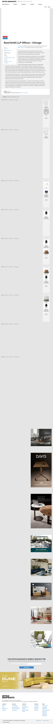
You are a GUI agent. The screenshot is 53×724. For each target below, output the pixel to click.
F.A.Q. (3, 707)
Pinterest (36, 708)
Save (6, 36)
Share (6, 38)
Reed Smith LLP (7, 50)
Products (23, 4)
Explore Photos (15, 707)
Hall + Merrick (25, 92)
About (3, 705)
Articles (40, 4)
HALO (46, 302)
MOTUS (46, 254)
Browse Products (16, 708)
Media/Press (4, 708)
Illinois (9, 57)
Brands (31, 4)
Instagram (36, 705)
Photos (15, 4)
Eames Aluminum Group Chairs (46, 217)
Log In (49, 6)
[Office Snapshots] (9, 1)
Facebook (36, 707)
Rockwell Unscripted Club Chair (46, 195)
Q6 (46, 187)
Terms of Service (46, 720)
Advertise (24, 705)
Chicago (6, 57)
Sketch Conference (46, 107)
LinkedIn (36, 710)
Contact (4, 710)
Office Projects (5, 4)
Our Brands (14, 710)
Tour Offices (15, 705)
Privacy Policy (38, 720)
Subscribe (26, 667)
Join (45, 6)
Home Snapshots (46, 710)
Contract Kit (44, 705)
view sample (42, 661)
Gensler (6, 48)
